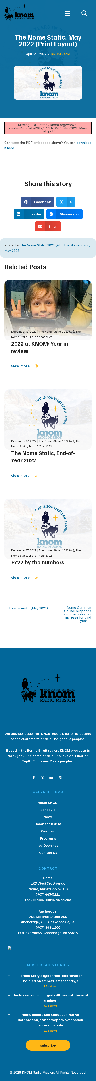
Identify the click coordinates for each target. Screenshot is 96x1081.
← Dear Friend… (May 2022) (26, 608)
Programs (48, 838)
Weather (48, 831)
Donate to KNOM (48, 824)
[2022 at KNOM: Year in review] (48, 310)
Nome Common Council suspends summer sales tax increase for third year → (77, 614)
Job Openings (48, 845)
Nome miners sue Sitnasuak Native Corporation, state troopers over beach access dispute (50, 1019)
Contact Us (48, 852)
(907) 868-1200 (48, 927)
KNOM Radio (60, 54)
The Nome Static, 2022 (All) (41, 245)
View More (21, 365)
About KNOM (48, 802)
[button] (33, 778)
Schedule (48, 809)
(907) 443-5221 (48, 894)
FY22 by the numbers (37, 562)
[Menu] (67, 13)
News (48, 816)
